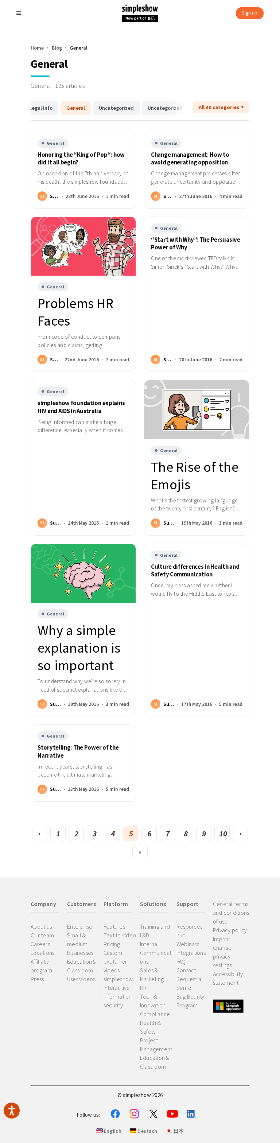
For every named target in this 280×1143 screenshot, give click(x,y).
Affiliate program (41, 966)
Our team (42, 935)
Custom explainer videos (115, 961)
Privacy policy (230, 930)
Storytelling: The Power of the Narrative (78, 751)
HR (143, 987)
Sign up (249, 13)
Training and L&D (155, 931)
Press (37, 979)
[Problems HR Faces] (83, 246)
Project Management (156, 1045)
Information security (118, 1001)
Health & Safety (150, 1027)
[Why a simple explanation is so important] (83, 573)
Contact (186, 970)
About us (41, 926)
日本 (178, 1131)
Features (114, 926)
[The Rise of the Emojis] (196, 409)
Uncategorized (116, 108)
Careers (40, 944)
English (112, 1131)
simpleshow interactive (118, 983)
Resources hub (189, 931)
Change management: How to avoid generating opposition (190, 158)
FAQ (181, 961)
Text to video (120, 935)
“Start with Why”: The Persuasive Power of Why (195, 243)
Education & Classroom (82, 966)
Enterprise (80, 926)
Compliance (155, 1014)
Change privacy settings (222, 956)
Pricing (112, 944)
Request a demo (188, 983)
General (75, 108)
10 (223, 833)
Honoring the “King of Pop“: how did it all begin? (81, 158)
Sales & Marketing (152, 975)
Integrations (191, 952)
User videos (81, 979)
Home (37, 47)
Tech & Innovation (153, 1001)
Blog (57, 47)
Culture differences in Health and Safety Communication (195, 570)
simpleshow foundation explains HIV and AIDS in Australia (81, 407)
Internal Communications (156, 952)
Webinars (187, 944)
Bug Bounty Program (190, 1001)
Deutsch (146, 1131)
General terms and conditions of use (231, 912)
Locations (42, 952)
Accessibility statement (228, 978)
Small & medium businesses (80, 944)
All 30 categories (219, 107)
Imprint (221, 938)
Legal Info (40, 108)
